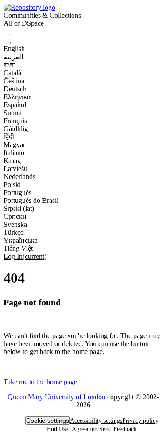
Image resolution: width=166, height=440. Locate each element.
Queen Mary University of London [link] (56, 397)
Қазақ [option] (12, 160)
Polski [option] (12, 184)
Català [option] (12, 73)
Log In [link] (25, 256)
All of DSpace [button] (24, 23)
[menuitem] (24, 23)
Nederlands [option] (19, 176)
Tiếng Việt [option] (18, 248)
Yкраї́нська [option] (21, 240)
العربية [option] (13, 57)
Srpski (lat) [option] (19, 208)
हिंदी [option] (9, 136)
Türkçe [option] (13, 232)
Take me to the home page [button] (40, 381)
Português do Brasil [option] (31, 200)
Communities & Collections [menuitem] (42, 15)
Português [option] (17, 192)
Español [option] (15, 105)
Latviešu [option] (15, 168)
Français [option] (15, 121)
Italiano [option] (14, 152)
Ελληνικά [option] (17, 97)
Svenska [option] (15, 224)
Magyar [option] (14, 144)
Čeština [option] (14, 81)
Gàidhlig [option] (16, 128)
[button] (29, 7)
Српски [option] (15, 216)
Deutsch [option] (15, 89)
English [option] (14, 48)
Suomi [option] (13, 113)
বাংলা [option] (9, 65)
